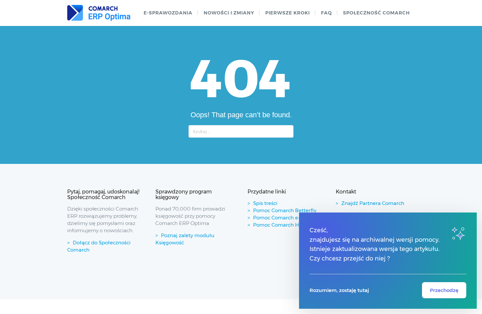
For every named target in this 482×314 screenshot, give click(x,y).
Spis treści (265, 203)
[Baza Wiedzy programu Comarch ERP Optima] (98, 13)
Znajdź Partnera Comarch (372, 203)
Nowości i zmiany (229, 13)
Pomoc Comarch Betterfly (284, 210)
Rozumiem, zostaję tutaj (339, 290)
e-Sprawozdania (168, 13)
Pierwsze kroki (287, 13)
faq (326, 13)
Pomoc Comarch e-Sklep (283, 217)
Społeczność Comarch (376, 13)
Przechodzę (444, 290)
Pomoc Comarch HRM (280, 225)
